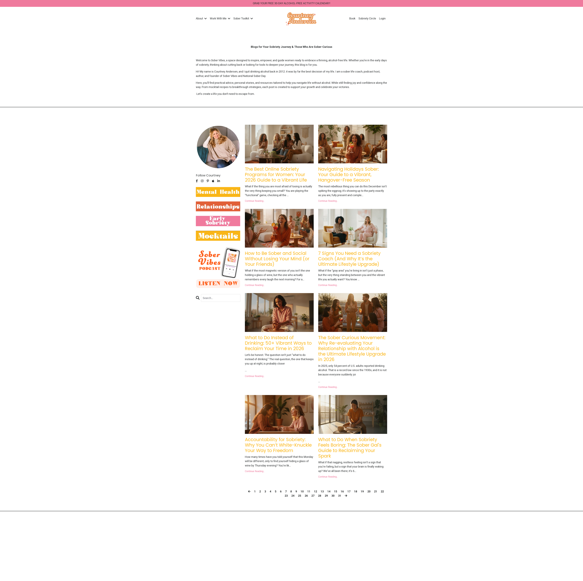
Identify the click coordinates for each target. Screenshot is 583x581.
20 (368, 491)
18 (355, 491)
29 (326, 495)
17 (348, 491)
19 (362, 491)
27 (312, 495)
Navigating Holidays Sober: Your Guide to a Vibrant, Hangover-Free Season (348, 174)
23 (286, 495)
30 (332, 495)
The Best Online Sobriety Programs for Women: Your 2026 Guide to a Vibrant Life (276, 174)
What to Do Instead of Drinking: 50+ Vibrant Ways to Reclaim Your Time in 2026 (278, 343)
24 (292, 495)
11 (308, 491)
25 (299, 495)
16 (342, 491)
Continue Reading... (255, 200)
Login (382, 18)
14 (328, 491)
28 (319, 495)
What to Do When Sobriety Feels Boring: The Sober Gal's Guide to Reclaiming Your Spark (350, 448)
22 (382, 491)
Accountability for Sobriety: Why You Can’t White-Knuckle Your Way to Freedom (278, 445)
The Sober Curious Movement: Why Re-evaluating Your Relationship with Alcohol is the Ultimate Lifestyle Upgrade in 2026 (352, 348)
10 (302, 491)
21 (375, 491)
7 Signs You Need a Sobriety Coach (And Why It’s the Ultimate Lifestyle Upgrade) (349, 259)
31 (339, 495)
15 (335, 491)
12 (315, 491)
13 (322, 491)
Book (352, 18)
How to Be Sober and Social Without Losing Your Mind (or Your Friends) (277, 259)
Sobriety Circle (367, 18)
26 (306, 495)
